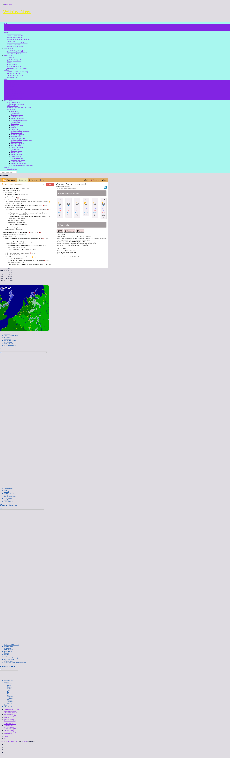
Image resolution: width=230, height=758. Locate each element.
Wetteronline (7, 337)
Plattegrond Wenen (17, 154)
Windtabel (10, 97)
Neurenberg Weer (16, 161)
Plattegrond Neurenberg (18, 163)
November (10, 701)
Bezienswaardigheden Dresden (20, 120)
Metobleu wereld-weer (14, 59)
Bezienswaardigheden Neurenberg (22, 165)
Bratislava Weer (16, 145)
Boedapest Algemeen (17, 135)
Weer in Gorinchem (13, 28)
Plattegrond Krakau (17, 126)
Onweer (6, 495)
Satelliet (6, 70)
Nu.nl (5, 705)
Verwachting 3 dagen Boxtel (16, 50)
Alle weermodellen (9, 730)
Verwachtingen (8, 48)
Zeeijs (5, 656)
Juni (8, 693)
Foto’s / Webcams (9, 100)
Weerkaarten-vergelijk (10, 716)
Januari (9, 685)
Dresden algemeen (17, 115)
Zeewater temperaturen (14, 99)
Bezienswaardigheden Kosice (20, 131)
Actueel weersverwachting (11, 709)
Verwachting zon (8, 488)
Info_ (5, 79)
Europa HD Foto (12, 77)
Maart (9, 688)
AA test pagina (12, 169)
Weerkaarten (8, 55)
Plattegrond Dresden (17, 118)
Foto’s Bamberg (16, 156)
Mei (8, 692)
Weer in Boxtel (12, 27)
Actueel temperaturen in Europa (17, 43)
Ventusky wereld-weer (14, 61)
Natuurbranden (12, 88)
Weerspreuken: (8, 684)
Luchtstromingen (8, 501)
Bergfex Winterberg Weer (11, 335)
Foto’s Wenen (15, 149)
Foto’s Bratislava (16, 142)
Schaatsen (6, 654)
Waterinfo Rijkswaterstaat (15, 93)
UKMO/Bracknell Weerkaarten (17, 68)
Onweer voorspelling (10, 496)
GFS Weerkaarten (9, 727)
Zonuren (6, 490)
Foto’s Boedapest (16, 133)
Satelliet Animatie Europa (15, 75)
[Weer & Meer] (7, 4)
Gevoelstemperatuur (13, 84)
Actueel (6, 32)
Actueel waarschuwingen (15, 46)
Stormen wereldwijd (13, 45)
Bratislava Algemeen (17, 144)
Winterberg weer (8, 646)
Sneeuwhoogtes (8, 649)
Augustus (10, 696)
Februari (9, 687)
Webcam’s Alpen (12, 106)
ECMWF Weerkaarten (14, 66)
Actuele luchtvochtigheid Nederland (18, 39)
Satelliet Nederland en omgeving (17, 72)
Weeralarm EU (8, 342)
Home (5, 23)
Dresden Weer (15, 117)
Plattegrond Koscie (17, 129)
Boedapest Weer (16, 136)
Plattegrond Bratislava (18, 147)
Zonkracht (6, 492)
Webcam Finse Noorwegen (15, 104)
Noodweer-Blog (8, 343)
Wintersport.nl (8, 651)
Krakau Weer (15, 124)
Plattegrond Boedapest (18, 138)
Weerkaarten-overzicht (10, 340)
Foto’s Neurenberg (17, 158)
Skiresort (6, 653)
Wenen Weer (15, 153)
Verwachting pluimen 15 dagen (17, 52)
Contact (6, 167)
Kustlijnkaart (11, 86)
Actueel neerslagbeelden (15, 37)
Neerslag (10, 90)
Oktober (9, 700)
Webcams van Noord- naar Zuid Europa (19, 108)
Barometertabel (12, 82)
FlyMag (24, 741)
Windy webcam (12, 64)
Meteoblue (10, 57)
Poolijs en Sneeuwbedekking (16, 91)
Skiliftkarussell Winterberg (11, 645)
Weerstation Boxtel (13, 25)
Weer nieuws (7, 339)
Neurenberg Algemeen (18, 160)
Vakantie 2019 (11, 109)
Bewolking (7, 500)
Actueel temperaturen (14, 34)
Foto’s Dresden (15, 113)
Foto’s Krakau (15, 122)
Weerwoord (7, 334)
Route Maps (14, 111)
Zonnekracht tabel (9, 493)
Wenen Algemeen (16, 151)
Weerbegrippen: (12, 95)
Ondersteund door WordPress (8, 741)
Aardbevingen (11, 81)
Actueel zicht (11, 41)
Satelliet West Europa (14, 73)
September (10, 698)
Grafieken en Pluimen (14, 54)
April (8, 690)
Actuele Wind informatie (15, 36)
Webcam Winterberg (13, 102)
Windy (9, 63)
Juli (8, 695)
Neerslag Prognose (9, 719)
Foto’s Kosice (15, 127)
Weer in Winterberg (13, 30)
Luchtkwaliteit (8, 498)
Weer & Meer (17, 11)
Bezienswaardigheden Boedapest (21, 140)
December (10, 703)
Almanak (6, 682)
